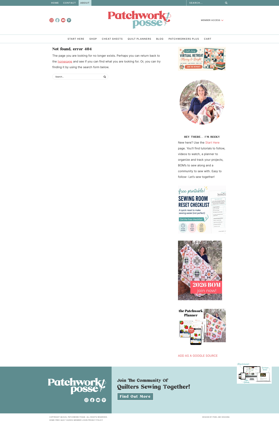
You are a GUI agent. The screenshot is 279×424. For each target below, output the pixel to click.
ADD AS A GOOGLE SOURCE (198, 355)
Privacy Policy (95, 420)
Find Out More (135, 396)
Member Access (210, 20)
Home (52, 420)
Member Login (81, 420)
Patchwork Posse (139, 19)
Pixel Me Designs (221, 417)
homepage (65, 61)
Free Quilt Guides (64, 420)
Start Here (212, 142)
